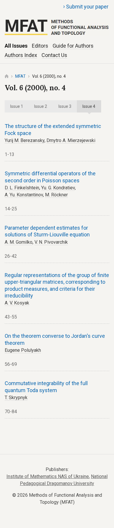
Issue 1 (16, 106)
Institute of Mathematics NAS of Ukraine (47, 476)
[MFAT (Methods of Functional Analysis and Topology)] (57, 20)
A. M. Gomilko (18, 242)
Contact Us (54, 55)
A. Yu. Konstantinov (24, 195)
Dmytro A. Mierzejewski (70, 140)
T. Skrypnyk (16, 397)
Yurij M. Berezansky (24, 140)
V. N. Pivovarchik (51, 242)
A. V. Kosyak (17, 303)
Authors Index (21, 55)
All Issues (16, 46)
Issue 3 (64, 106)
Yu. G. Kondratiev (58, 188)
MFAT (20, 76)
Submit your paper (85, 6)
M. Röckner (56, 195)
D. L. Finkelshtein (22, 188)
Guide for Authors (73, 46)
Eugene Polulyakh (23, 350)
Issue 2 (40, 106)
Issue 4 (88, 106)
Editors (40, 46)
